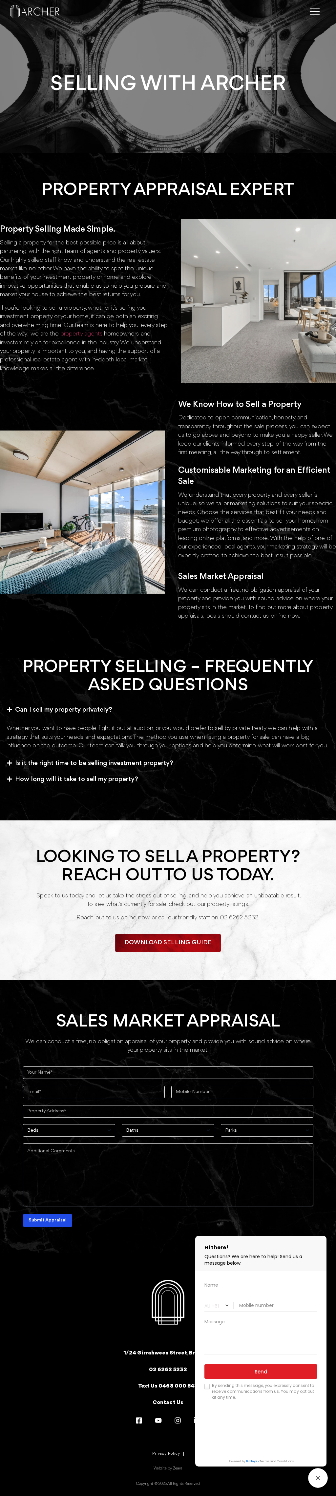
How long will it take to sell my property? (76, 779)
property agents (81, 334)
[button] (168, 710)
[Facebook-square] (139, 1420)
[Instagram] (177, 1420)
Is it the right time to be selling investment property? (94, 763)
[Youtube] (158, 1420)
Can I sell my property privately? (63, 709)
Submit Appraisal (48, 1220)
